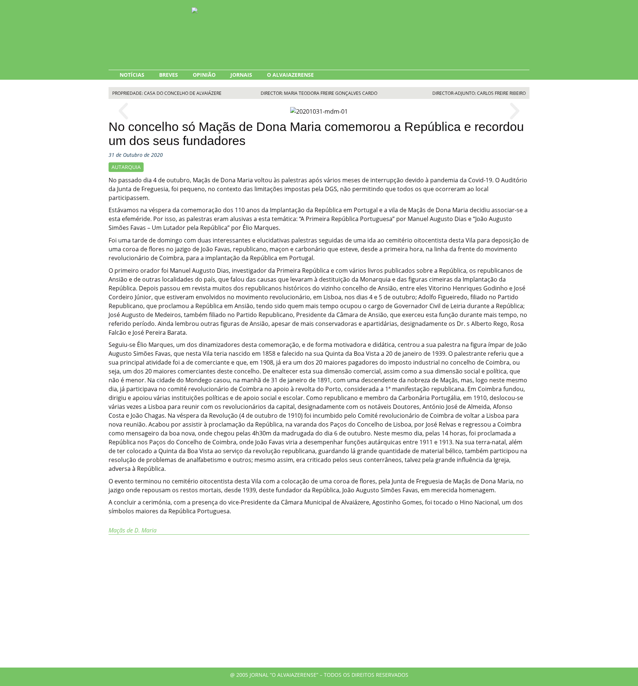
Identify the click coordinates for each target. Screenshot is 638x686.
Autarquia (126, 166)
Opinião (204, 74)
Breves (168, 74)
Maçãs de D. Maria (133, 530)
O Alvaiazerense (290, 74)
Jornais (241, 74)
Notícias (132, 74)
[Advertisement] (319, 604)
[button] (123, 111)
